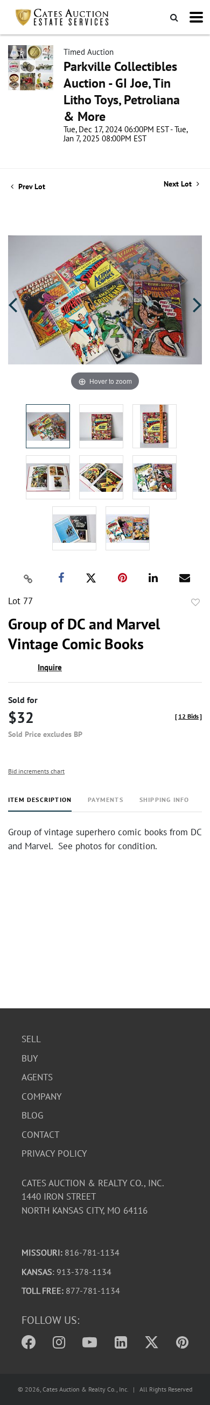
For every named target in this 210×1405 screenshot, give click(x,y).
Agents (37, 1077)
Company (41, 1096)
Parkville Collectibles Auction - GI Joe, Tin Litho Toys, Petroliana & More (122, 91)
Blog (32, 1115)
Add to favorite (195, 602)
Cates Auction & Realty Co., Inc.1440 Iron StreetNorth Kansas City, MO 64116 (93, 1196)
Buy (30, 1058)
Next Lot (179, 184)
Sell (31, 1039)
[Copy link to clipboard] (28, 578)
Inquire (50, 667)
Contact (40, 1135)
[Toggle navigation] (196, 17)
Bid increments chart (36, 771)
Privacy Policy (54, 1153)
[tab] (40, 804)
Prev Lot (30, 186)
